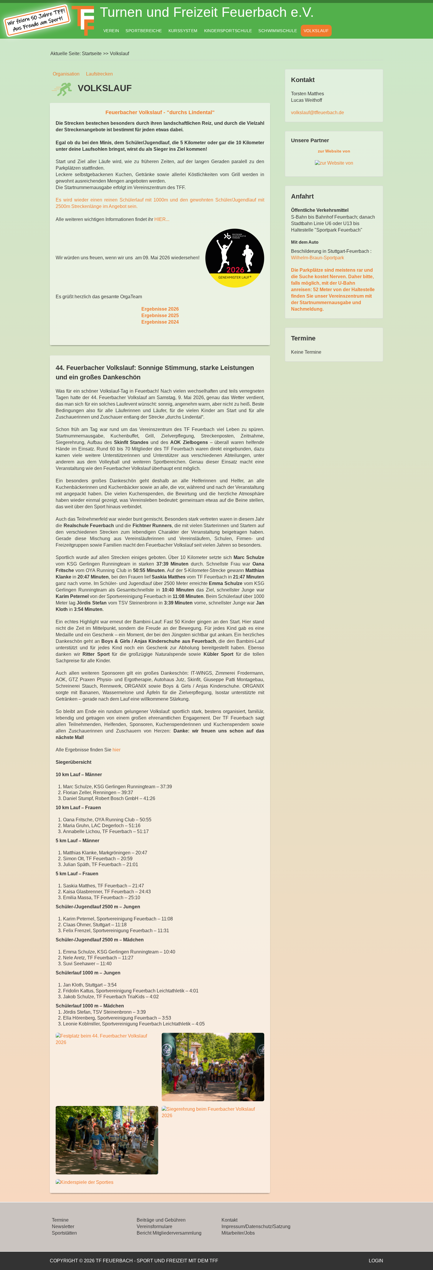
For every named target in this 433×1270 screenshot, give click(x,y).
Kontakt (229, 1220)
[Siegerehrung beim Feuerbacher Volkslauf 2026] (213, 1112)
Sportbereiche (143, 30)
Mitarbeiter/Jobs (238, 1232)
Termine (60, 1220)
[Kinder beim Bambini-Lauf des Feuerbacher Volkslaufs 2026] (107, 1140)
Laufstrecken (99, 73)
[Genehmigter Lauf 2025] (234, 257)
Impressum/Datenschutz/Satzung (256, 1226)
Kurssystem (183, 30)
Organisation (66, 73)
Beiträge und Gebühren (161, 1220)
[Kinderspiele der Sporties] (107, 1182)
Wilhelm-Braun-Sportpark (317, 257)
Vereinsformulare (154, 1226)
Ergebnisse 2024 (160, 322)
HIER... (161, 219)
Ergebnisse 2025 (160, 315)
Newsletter (63, 1226)
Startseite (92, 53)
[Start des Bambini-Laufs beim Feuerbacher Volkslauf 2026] (213, 1067)
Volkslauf (316, 30)
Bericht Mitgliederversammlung (169, 1232)
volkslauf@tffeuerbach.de (317, 112)
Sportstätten (64, 1232)
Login (376, 1260)
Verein (111, 30)
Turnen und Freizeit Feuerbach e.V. (207, 12)
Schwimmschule (277, 30)
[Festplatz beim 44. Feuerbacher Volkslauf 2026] (107, 1039)
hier (116, 749)
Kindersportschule (228, 30)
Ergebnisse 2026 (160, 309)
